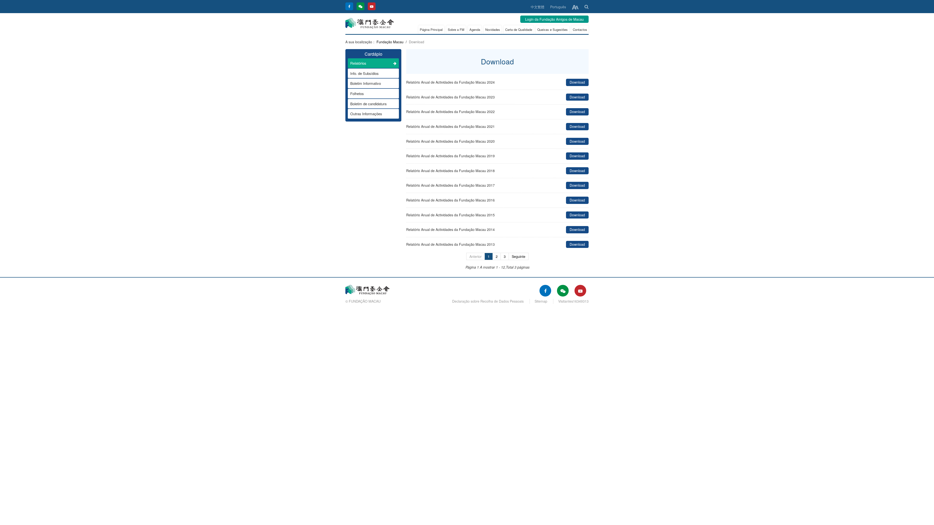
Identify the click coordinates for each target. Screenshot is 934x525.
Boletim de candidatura (368, 103)
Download (577, 82)
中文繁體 (537, 6)
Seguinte (518, 256)
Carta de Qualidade (518, 29)
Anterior (475, 256)
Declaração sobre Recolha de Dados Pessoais (488, 301)
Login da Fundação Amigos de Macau (554, 19)
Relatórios (358, 63)
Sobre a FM (456, 29)
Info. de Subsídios (364, 73)
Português (558, 6)
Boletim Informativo (365, 83)
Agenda (474, 29)
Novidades (492, 29)
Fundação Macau (390, 41)
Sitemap (541, 301)
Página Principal (431, 29)
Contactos (580, 29)
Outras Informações (366, 113)
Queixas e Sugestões (552, 29)
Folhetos (357, 93)
